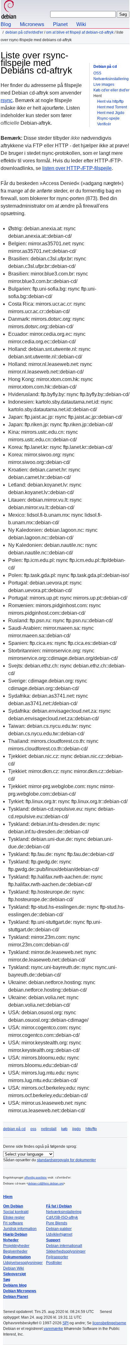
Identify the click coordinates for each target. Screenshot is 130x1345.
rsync (7, 100)
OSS (97, 73)
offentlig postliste (35, 1177)
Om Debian (13, 1206)
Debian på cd (105, 66)
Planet (60, 24)
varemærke (53, 1328)
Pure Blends (56, 1223)
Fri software (13, 1223)
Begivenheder (15, 1251)
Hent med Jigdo (110, 113)
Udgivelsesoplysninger (23, 1263)
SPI (65, 1323)
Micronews (32, 24)
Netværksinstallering (111, 79)
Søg (6, 1279)
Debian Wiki (13, 1268)
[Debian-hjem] (9, 10)
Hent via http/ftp (110, 101)
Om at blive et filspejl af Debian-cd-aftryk (80, 32)
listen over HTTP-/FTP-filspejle (77, 168)
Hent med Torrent (112, 107)
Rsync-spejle (108, 118)
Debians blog (15, 1285)
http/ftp (91, 1129)
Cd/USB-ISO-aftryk (62, 1217)
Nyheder (11, 1240)
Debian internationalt (64, 1246)
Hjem (8, 1197)
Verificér (104, 124)
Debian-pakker (59, 1229)
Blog (6, 24)
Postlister (54, 1263)
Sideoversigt (14, 1274)
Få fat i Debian (59, 1206)
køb (64, 1129)
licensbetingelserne (109, 1323)
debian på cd (14, 1129)
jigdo (76, 1129)
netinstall (48, 1129)
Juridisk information (20, 1229)
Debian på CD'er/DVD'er (24, 32)
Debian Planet (15, 1296)
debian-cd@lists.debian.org (45, 1183)
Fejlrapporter (57, 1257)
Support (53, 1240)
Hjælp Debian (15, 1234)
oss (33, 1129)
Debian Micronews (19, 1291)
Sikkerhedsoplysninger (66, 1251)
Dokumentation (17, 1257)
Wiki (81, 24)
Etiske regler (14, 1217)
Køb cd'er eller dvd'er (111, 90)
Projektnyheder (16, 1246)
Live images (103, 84)
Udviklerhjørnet (59, 1234)
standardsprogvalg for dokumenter (66, 1160)
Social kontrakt (15, 1212)
